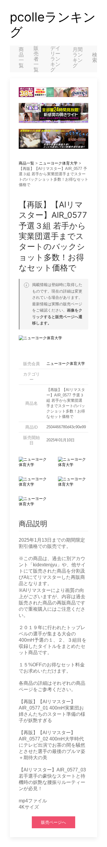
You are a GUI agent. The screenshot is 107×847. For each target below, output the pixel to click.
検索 (94, 57)
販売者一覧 (36, 59)
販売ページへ (53, 822)
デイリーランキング (55, 59)
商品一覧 (21, 57)
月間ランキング (78, 57)
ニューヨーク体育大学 (58, 163)
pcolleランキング (53, 24)
